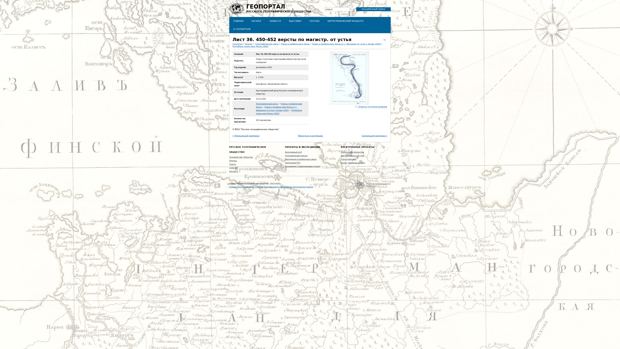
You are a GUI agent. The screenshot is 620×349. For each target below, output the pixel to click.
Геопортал (237, 44)
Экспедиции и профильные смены (301, 159)
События (233, 168)
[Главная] (236, 8)
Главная (238, 21)
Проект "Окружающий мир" (353, 163)
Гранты (232, 164)
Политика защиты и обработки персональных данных (288, 187)
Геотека (314, 21)
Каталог (257, 21)
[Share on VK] (385, 40)
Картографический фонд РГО (345, 21)
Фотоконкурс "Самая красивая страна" (302, 166)
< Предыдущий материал (245, 135)
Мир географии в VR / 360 (352, 156)
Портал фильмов (348, 159)
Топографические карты (267, 44)
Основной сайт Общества (241, 157)
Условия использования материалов (246, 187)
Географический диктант (296, 156)
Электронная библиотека (352, 152)
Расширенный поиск (373, 9)
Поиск (329, 9)
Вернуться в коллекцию (310, 135)
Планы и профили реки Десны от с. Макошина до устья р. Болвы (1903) (346, 44)
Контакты (233, 171)
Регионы (233, 161)
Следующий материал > (375, 135)
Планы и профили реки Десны (295, 44)
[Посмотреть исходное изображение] (349, 78)
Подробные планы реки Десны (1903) (250, 46)
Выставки (295, 21)
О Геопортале (242, 29)
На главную (373, 185)
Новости (275, 21)
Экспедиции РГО (292, 163)
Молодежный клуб (293, 152)
